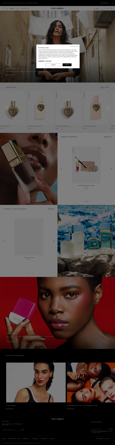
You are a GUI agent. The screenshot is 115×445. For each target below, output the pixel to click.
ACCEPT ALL (67, 64)
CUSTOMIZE (53, 64)
